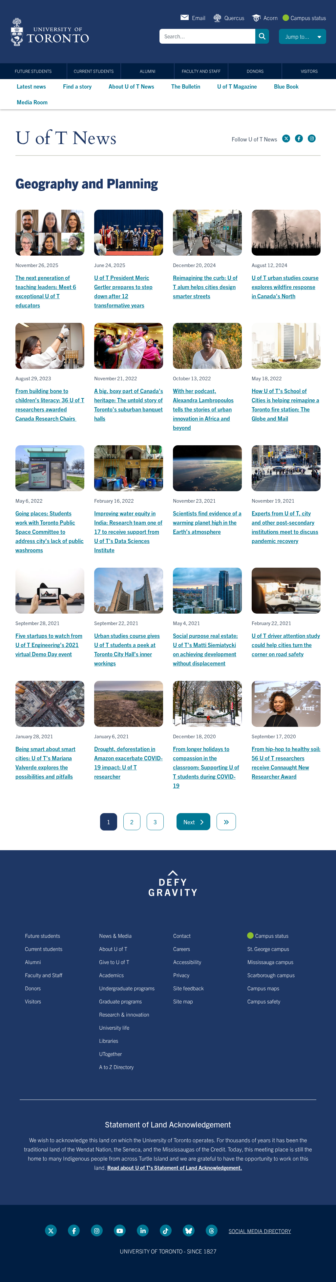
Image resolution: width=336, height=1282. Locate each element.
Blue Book (286, 86)
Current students (94, 71)
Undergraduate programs (127, 988)
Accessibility (187, 961)
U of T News (65, 139)
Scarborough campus (271, 975)
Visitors (309, 71)
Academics (111, 975)
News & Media (115, 935)
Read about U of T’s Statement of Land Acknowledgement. (174, 1167)
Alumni (147, 71)
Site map (183, 1001)
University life (114, 1027)
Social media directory (260, 1231)
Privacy (181, 975)
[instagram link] (312, 138)
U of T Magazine (237, 86)
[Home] (51, 32)
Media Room (32, 101)
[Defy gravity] (173, 882)
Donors (255, 71)
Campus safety (263, 1001)
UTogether (110, 1053)
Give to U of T (114, 961)
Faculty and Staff (201, 71)
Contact (182, 935)
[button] (302, 36)
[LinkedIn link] (143, 1230)
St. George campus (268, 948)
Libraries (108, 1040)
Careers (181, 948)
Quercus (234, 17)
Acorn (270, 17)
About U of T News (131, 86)
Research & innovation (124, 1014)
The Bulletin (185, 86)
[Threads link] (212, 1230)
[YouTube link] (120, 1230)
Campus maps (263, 988)
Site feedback (188, 988)
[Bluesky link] (189, 1230)
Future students (33, 71)
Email (198, 17)
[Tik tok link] (166, 1230)
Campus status (308, 17)
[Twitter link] (286, 138)
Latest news (31, 86)
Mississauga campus (270, 961)
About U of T (113, 948)
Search (262, 36)
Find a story (77, 86)
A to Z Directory (116, 1066)
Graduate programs (120, 1001)
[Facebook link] (299, 138)
